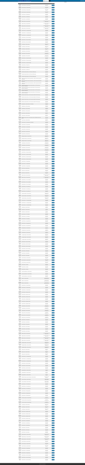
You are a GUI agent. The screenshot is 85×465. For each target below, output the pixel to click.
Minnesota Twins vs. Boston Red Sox (26, 317)
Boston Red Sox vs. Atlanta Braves (26, 319)
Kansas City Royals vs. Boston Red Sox (26, 379)
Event (31, 3)
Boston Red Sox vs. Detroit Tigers (25, 427)
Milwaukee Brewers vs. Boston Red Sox (26, 434)
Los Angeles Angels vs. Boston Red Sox (26, 239)
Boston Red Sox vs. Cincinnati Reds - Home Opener (27, 122)
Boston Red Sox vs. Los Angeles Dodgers (26, 200)
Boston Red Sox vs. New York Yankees (26, 241)
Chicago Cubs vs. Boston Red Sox (26, 349)
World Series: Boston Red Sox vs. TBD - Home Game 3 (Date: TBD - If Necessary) (31, 99)
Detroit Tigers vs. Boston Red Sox (25, 168)
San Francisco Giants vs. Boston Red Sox (26, 397)
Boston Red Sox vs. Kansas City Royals (26, 37)
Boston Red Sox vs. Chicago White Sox (26, 223)
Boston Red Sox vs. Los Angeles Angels (26, 30)
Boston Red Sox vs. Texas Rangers (26, 216)
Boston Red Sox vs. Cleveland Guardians (26, 60)
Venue (47, 3)
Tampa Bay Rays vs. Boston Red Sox (26, 53)
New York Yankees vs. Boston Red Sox (26, 5)
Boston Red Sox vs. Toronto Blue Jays (26, 186)
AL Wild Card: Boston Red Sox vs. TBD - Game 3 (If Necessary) (29, 76)
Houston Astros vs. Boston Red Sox (26, 115)
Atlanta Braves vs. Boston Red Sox (26, 207)
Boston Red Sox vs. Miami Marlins (25, 255)
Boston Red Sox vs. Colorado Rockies (26, 285)
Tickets (53, 5)
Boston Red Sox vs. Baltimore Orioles (26, 301)
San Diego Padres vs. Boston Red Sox (26, 232)
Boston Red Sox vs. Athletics (25, 264)
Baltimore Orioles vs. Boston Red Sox (26, 21)
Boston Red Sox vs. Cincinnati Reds (26, 124)
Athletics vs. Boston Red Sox (25, 278)
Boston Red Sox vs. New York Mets (26, 326)
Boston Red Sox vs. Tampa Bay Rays (26, 161)
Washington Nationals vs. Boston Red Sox (26, 138)
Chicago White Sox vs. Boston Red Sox (26, 372)
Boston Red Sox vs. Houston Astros (26, 131)
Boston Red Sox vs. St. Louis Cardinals (26, 179)
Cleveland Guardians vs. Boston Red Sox (26, 193)
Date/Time (20, 3)
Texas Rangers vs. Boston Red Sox (26, 44)
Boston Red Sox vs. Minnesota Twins (26, 294)
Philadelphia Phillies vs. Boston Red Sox (26, 342)
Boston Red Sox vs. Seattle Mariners (26, 14)
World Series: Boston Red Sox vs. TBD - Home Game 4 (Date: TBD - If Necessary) (31, 101)
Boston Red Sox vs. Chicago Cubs (26, 67)
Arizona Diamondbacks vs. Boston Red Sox (27, 271)
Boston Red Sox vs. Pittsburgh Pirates (26, 395)
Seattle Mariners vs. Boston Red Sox (26, 106)
